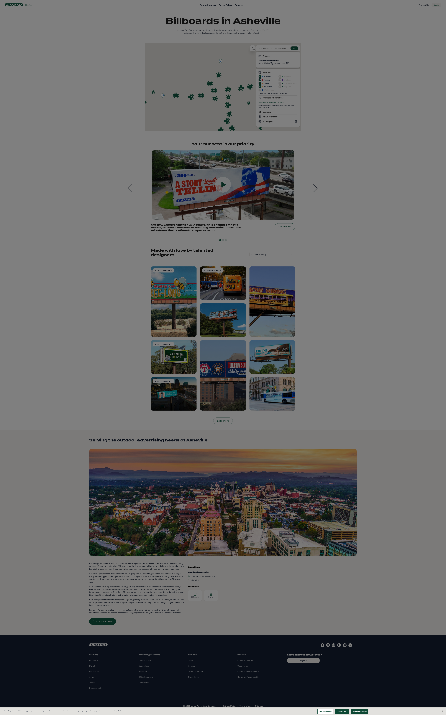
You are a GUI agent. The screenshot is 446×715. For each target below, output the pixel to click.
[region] (223, 711)
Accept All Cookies (360, 711)
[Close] (442, 711)
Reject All (342, 711)
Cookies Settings (325, 711)
